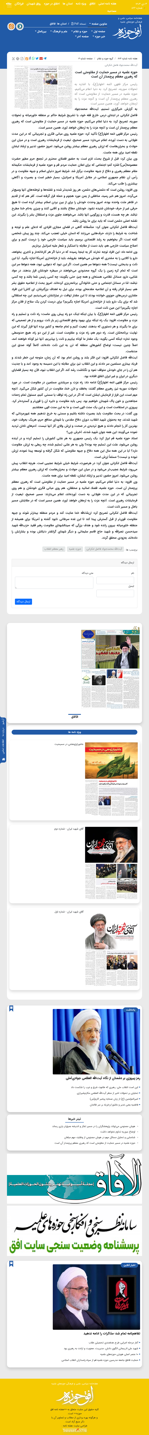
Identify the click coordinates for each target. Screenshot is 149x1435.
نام (132, 573)
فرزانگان (19, 4)
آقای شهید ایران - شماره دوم (68, 829)
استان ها (68, 4)
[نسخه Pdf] (22, 59)
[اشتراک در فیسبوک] (30, 59)
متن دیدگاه (87, 573)
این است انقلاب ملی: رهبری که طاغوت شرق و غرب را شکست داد (104, 1087)
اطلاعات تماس (3, 746)
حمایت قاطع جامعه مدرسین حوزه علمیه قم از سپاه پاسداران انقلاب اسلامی (100, 1360)
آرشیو (3, 721)
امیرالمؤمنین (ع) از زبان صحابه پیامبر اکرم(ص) (114, 1099)
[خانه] (3, 759)
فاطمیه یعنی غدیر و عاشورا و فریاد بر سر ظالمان (114, 1105)
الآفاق (92, 4)
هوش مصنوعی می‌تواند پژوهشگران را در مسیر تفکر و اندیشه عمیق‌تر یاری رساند (93, 1126)
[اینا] (11, 26)
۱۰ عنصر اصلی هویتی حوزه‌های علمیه (119, 1354)
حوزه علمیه (75, 549)
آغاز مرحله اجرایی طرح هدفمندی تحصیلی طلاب (113, 1343)
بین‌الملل (41, 31)
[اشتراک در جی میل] (41, 59)
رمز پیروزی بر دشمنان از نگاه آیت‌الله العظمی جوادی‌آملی (103, 1078)
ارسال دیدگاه (23, 601)
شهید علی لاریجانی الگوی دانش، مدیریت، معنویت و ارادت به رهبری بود (101, 1348)
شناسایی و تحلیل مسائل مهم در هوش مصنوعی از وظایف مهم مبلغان (99, 1137)
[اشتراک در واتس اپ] (33, 59)
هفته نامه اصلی (107, 4)
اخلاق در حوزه (52, 4)
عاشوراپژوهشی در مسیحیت (69, 744)
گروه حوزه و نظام (105, 58)
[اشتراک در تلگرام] (44, 59)
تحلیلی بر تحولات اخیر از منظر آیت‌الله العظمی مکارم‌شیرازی (107, 1093)
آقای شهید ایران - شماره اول (69, 912)
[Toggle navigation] (9, 5)
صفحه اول (99, 31)
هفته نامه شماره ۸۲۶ (127, 58)
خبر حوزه (100, 36)
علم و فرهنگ (60, 31)
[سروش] (20, 26)
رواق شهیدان (34, 4)
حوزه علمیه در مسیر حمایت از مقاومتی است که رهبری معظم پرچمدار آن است (95, 1143)
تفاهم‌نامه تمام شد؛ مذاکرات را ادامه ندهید (112, 1333)
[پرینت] (17, 59)
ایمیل (131, 586)
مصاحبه (111, 11)
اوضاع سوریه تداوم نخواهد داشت (117, 1132)
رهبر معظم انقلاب (53, 549)
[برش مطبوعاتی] (13, 59)
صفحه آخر (83, 36)
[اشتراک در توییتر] (37, 59)
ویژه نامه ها (74, 732)
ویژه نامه (81, 4)
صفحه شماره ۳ (85, 58)
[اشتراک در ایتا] (26, 59)
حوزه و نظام (80, 31)
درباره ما (3, 732)
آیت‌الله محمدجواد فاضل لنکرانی (104, 549)
